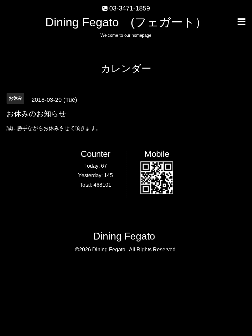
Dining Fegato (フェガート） (126, 22)
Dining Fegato (124, 236)
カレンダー (126, 68)
